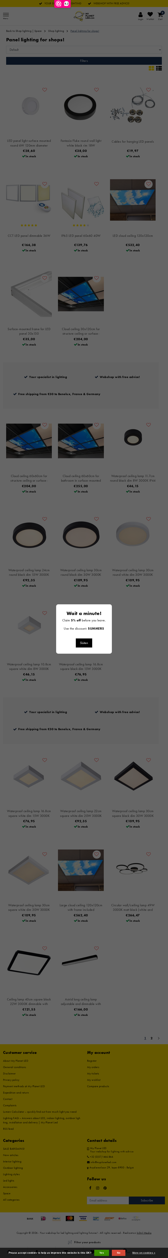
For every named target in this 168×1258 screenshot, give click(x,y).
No (118, 1252)
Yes (101, 1252)
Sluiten (84, 643)
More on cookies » (143, 1252)
